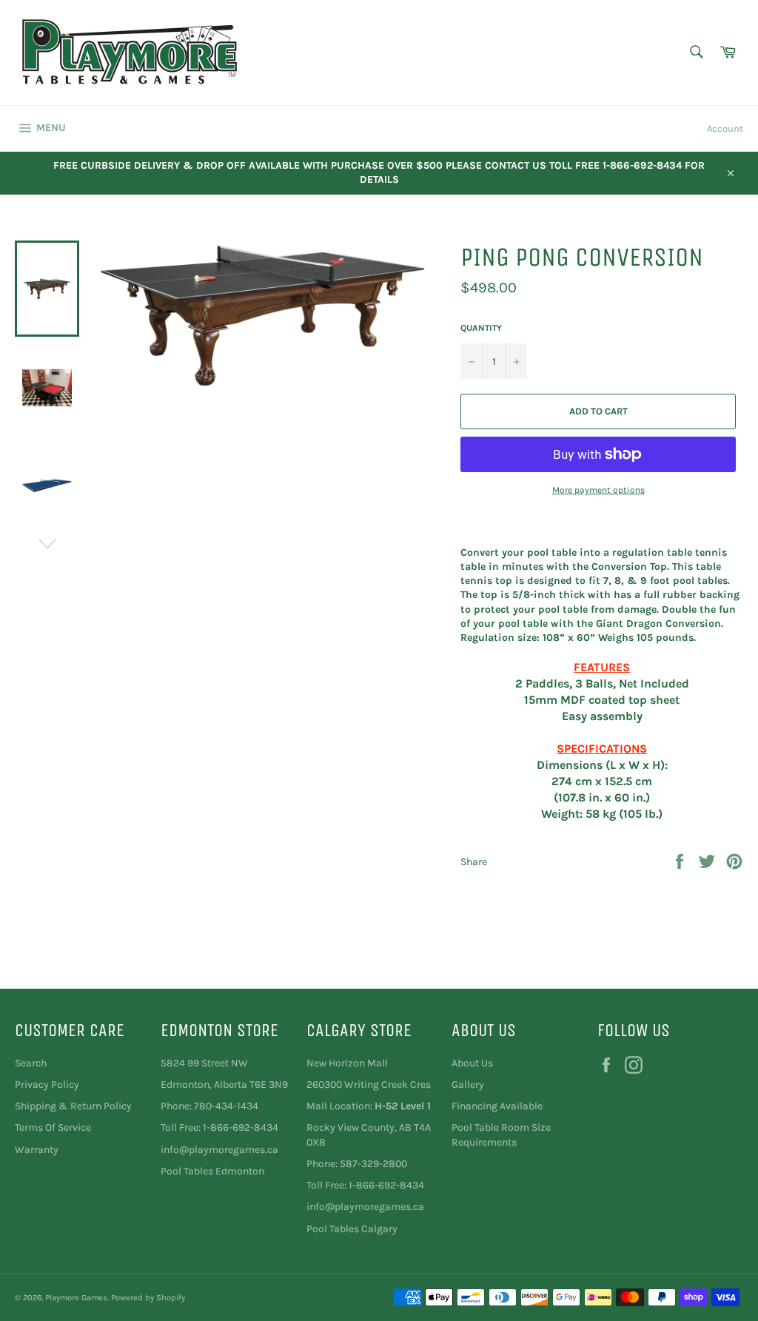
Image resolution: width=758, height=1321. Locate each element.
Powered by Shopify (148, 1297)
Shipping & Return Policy (73, 1106)
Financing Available (497, 1106)
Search (31, 1063)
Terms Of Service (53, 1127)
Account (725, 128)
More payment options (598, 490)
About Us (472, 1063)
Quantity (481, 328)
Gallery (468, 1084)
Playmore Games (76, 1297)
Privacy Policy (47, 1084)
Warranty (36, 1149)
